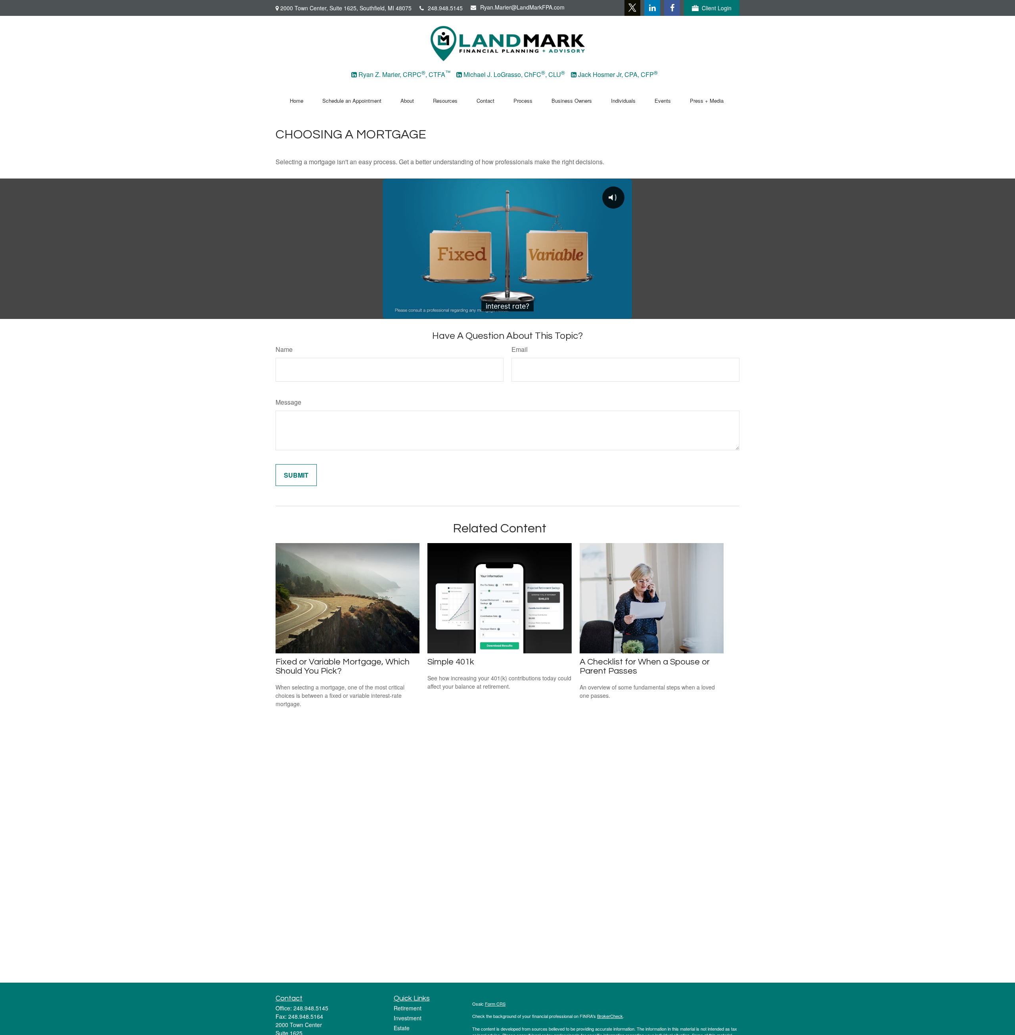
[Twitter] (632, 8)
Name (284, 349)
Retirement (407, 1008)
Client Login (717, 8)
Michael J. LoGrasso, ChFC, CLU (514, 74)
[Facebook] (672, 8)
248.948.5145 (445, 8)
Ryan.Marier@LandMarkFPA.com (522, 7)
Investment (407, 1018)
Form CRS (495, 1003)
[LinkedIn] (652, 8)
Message (288, 402)
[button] (296, 99)
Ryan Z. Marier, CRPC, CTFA (404, 74)
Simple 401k (450, 661)
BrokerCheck (610, 1016)
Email (519, 349)
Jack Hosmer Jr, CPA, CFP (618, 74)
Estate (402, 1028)
